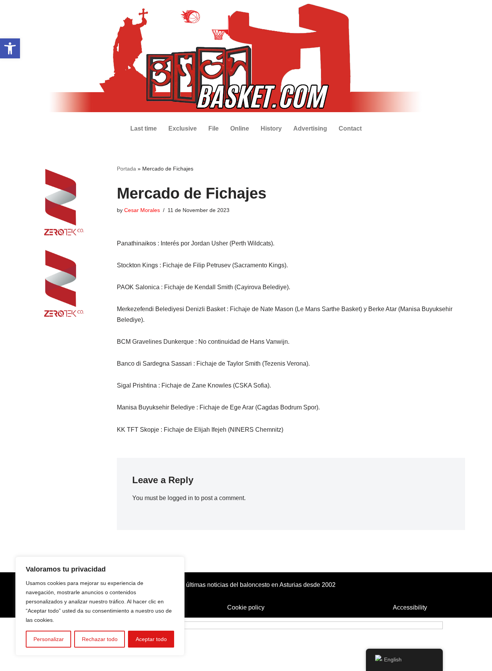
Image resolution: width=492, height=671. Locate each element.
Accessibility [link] (410, 607)
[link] (10, 48)
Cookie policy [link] (245, 607)
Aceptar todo (151, 639)
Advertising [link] (310, 128)
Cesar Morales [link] (142, 210)
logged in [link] (180, 498)
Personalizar (48, 639)
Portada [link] (126, 169)
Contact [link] (350, 128)
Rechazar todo (100, 639)
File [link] (213, 128)
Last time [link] (143, 128)
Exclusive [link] (182, 128)
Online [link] (239, 128)
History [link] (271, 128)
